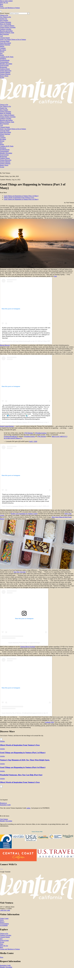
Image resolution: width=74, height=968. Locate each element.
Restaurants (3, 67)
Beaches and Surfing (6, 31)
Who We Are (4, 2)
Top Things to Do (5, 17)
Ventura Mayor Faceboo (27, 646)
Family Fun (3, 19)
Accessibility (4, 925)
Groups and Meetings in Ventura (10, 8)
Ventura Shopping (5, 22)
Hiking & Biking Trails (7, 32)
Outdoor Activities (5, 29)
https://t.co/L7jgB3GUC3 (59, 436)
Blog (1, 4)
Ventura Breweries (5, 70)
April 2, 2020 (33, 441)
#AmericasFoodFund (10, 436)
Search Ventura (4, 13)
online (28, 808)
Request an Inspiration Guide (5, 804)
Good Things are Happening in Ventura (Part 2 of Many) (21, 196)
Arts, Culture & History (7, 25)
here (55, 276)
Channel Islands (5, 38)
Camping (3, 48)
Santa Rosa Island (5, 43)
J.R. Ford (15, 341)
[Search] (28, 13)
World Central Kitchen (7, 426)
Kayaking (3, 50)
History (2, 922)
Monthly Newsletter (6, 63)
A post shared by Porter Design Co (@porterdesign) (24, 642)
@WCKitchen (28, 433)
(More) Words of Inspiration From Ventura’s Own (19, 197)
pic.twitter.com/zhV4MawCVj (13, 438)
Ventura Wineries (5, 74)
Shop (1, 944)
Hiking (2, 46)
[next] (1, 739)
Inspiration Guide (5, 965)
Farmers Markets (5, 72)
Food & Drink (4, 65)
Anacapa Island (4, 41)
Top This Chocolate (20, 572)
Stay (1, 53)
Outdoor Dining (5, 69)
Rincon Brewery (5, 345)
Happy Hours (4, 76)
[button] (37, 170)
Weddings (3, 58)
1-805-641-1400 (5, 910)
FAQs (2, 920)
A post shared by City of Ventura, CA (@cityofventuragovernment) (22, 713)
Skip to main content (6, 1)
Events (2, 77)
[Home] (37, 103)
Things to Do (4, 15)
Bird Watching (4, 34)
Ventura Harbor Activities (8, 27)
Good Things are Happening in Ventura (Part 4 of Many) (21, 199)
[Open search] (1, 11)
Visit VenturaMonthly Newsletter (6, 820)
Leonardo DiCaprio (18, 506)
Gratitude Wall (49, 722)
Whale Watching (5, 44)
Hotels (2, 55)
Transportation (4, 62)
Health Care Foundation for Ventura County (24, 513)
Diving (2, 51)
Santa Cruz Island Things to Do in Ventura (13, 39)
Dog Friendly (4, 20)
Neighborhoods (4, 60)
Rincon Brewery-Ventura (19, 422)
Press (1, 6)
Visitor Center (4, 918)
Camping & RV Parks (6, 57)
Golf (1, 36)
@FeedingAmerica (40, 433)
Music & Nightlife (5, 24)
